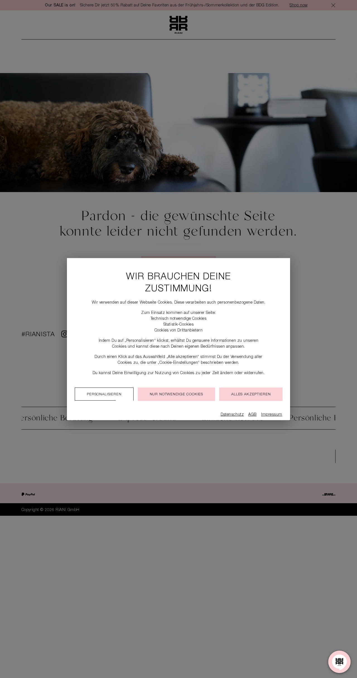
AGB (252, 415)
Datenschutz (232, 415)
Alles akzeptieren (251, 394)
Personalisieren (104, 394)
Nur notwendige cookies (176, 394)
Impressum (271, 415)
